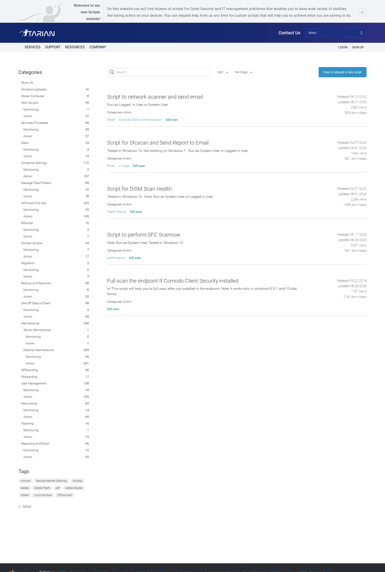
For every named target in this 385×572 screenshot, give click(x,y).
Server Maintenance (37, 330)
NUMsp (77, 480)
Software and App (33, 203)
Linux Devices (43, 495)
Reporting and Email (35, 443)
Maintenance (30, 323)
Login (343, 47)
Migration (28, 263)
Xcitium (26, 480)
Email (111, 119)
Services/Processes (34, 123)
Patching (27, 423)
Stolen (25, 495)
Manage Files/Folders (36, 183)
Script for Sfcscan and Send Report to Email (158, 143)
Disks (25, 143)
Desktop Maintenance (38, 350)
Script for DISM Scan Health (139, 189)
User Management (34, 383)
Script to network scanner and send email (155, 97)
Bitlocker (27, 223)
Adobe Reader (74, 488)
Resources (75, 47)
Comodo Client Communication (140, 119)
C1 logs (124, 166)
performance (116, 257)
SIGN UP (358, 47)
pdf (57, 488)
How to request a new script (342, 72)
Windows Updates (33, 89)
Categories (30, 72)
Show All (27, 82)
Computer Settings (34, 163)
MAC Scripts (29, 102)
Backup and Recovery (36, 283)
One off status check (35, 303)
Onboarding (29, 376)
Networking (29, 403)
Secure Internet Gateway (51, 480)
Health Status (116, 211)
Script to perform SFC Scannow (143, 235)
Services (33, 47)
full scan (172, 119)
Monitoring (31, 109)
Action (27, 116)
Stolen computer (32, 96)
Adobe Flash (42, 488)
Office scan (64, 495)
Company (97, 47)
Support (53, 47)
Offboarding (29, 370)
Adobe (25, 488)
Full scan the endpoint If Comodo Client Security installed (172, 281)
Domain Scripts (31, 243)
